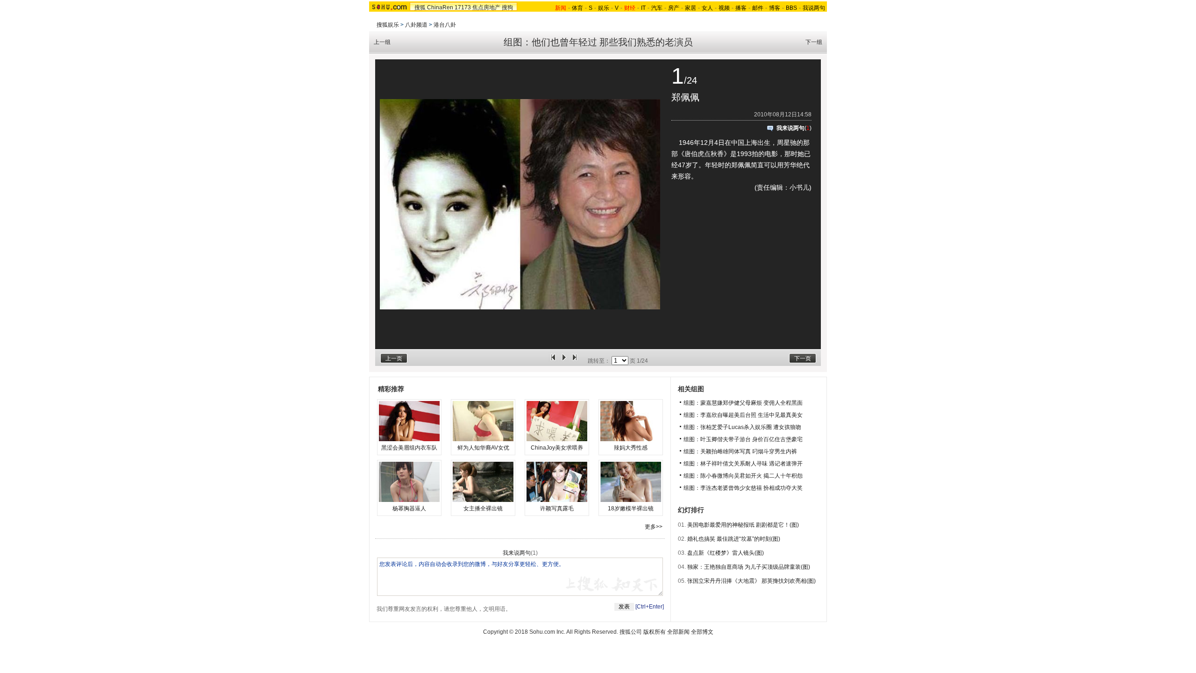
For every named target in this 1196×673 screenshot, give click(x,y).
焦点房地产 (486, 7)
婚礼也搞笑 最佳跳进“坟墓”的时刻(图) (733, 539)
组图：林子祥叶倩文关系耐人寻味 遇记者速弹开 (743, 463)
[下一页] (574, 361)
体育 (577, 8)
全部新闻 (678, 632)
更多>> (653, 526)
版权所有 (654, 632)
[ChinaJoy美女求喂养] (557, 421)
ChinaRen (440, 7)
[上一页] (553, 361)
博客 (774, 8)
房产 (673, 8)
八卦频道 (416, 24)
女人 (707, 8)
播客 (741, 8)
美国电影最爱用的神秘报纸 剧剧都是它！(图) (743, 525)
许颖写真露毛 (557, 508)
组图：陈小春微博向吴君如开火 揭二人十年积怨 (743, 476)
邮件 (757, 8)
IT (643, 8)
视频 (724, 8)
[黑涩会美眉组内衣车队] (409, 421)
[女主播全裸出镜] (483, 481)
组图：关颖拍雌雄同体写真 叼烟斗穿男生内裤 (740, 451)
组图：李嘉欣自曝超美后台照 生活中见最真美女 (743, 415)
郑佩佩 (685, 97)
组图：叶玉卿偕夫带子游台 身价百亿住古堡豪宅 (743, 439)
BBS (791, 8)
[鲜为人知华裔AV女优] (483, 421)
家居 (690, 8)
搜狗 (507, 7)
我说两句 (814, 8)
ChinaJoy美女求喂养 (557, 447)
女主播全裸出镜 (483, 508)
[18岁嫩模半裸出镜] (630, 481)
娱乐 (603, 8)
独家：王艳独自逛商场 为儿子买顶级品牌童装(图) (748, 567)
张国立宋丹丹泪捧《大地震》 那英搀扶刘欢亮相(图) (751, 581)
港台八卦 (445, 24)
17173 (463, 7)
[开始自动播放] (564, 361)
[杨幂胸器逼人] (409, 481)
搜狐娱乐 (388, 24)
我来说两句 (790, 128)
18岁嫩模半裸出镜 (631, 508)
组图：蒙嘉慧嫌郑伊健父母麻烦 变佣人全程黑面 (743, 403)
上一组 (382, 42)
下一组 (813, 42)
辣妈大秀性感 (631, 447)
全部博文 (702, 632)
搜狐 (420, 7)
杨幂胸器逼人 (409, 508)
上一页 (393, 358)
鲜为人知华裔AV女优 (483, 447)
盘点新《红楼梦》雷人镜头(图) (725, 553)
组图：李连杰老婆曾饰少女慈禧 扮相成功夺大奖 (743, 488)
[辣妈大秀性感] (630, 421)
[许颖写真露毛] (557, 481)
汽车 (656, 8)
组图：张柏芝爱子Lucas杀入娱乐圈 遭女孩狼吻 (742, 427)
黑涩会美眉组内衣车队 (409, 447)
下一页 (802, 358)
